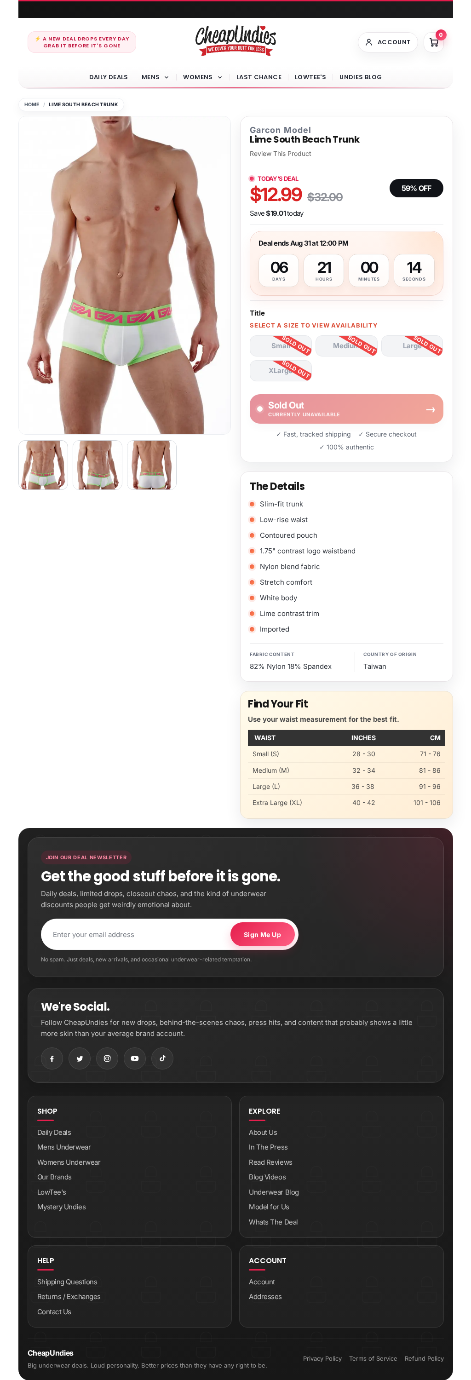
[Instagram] (107, 1058)
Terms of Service (373, 1358)
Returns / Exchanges (69, 1296)
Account (262, 1281)
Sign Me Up (262, 934)
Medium (346, 345)
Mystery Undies (61, 1206)
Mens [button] (151, 77)
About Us (263, 1132)
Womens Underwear (69, 1162)
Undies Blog (360, 77)
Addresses (265, 1296)
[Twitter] (80, 1058)
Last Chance (258, 77)
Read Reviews (271, 1162)
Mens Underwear (64, 1147)
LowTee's (310, 77)
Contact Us (54, 1311)
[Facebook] (52, 1058)
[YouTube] (135, 1058)
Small (280, 345)
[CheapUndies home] (235, 40)
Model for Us (269, 1206)
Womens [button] (198, 77)
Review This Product (280, 153)
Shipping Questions (67, 1281)
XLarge (281, 370)
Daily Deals (108, 77)
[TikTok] (162, 1058)
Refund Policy (424, 1358)
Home (32, 105)
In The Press (268, 1147)
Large (412, 345)
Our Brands (54, 1177)
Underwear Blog (274, 1192)
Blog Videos (267, 1177)
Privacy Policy (322, 1358)
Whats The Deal (273, 1222)
